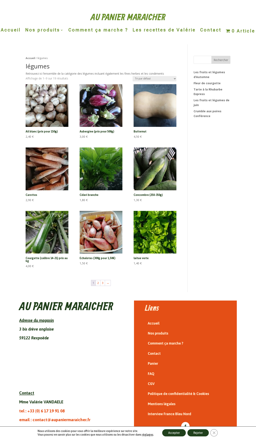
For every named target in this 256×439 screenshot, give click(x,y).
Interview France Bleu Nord (169, 414)
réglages (147, 434)
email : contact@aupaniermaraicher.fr (54, 419)
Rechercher (221, 60)
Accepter (174, 432)
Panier (153, 363)
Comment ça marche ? (98, 30)
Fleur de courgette (207, 83)
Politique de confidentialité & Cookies (178, 394)
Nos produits (42, 30)
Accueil (11, 30)
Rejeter (198, 432)
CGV (151, 384)
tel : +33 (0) (42, 410)
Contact (210, 30)
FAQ (151, 374)
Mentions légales (161, 404)
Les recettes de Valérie (164, 30)
